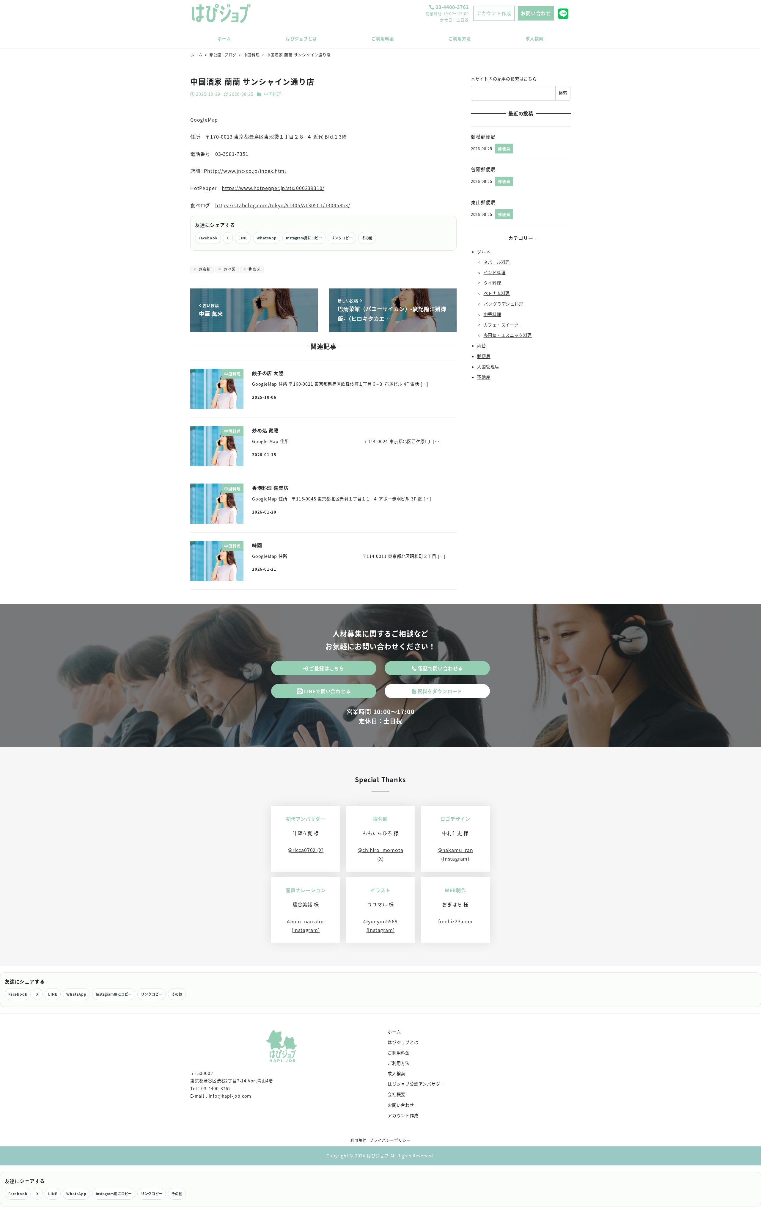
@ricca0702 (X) (305, 849)
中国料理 (273, 94)
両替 (481, 346)
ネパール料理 (497, 262)
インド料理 (495, 272)
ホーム (394, 1032)
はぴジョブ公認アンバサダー (416, 1084)
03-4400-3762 (451, 6)
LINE (242, 237)
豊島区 (253, 269)
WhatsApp (266, 237)
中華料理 (492, 314)
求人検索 (396, 1074)
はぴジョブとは (403, 1042)
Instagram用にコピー (304, 237)
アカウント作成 (494, 13)
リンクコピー (342, 237)
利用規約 (358, 1140)
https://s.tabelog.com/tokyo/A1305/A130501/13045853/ (282, 205)
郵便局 (483, 356)
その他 (367, 237)
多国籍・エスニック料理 (508, 335)
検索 (563, 93)
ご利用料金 (399, 1053)
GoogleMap (204, 119)
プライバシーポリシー (390, 1140)
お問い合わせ (536, 13)
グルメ (483, 251)
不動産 (483, 377)
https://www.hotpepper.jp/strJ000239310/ (273, 188)
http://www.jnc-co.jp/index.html (246, 170)
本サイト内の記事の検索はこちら (504, 79)
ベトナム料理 (497, 293)
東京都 (203, 269)
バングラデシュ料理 (503, 304)
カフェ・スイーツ (501, 325)
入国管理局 (488, 367)
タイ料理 (492, 283)
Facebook (208, 237)
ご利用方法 (399, 1063)
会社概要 (396, 1094)
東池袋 (228, 269)
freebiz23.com (455, 921)
